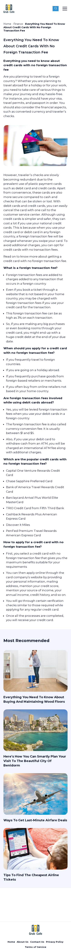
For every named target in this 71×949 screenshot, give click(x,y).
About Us (22, 941)
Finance (18, 23)
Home (7, 23)
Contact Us (37, 941)
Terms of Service (35, 947)
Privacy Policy (54, 941)
